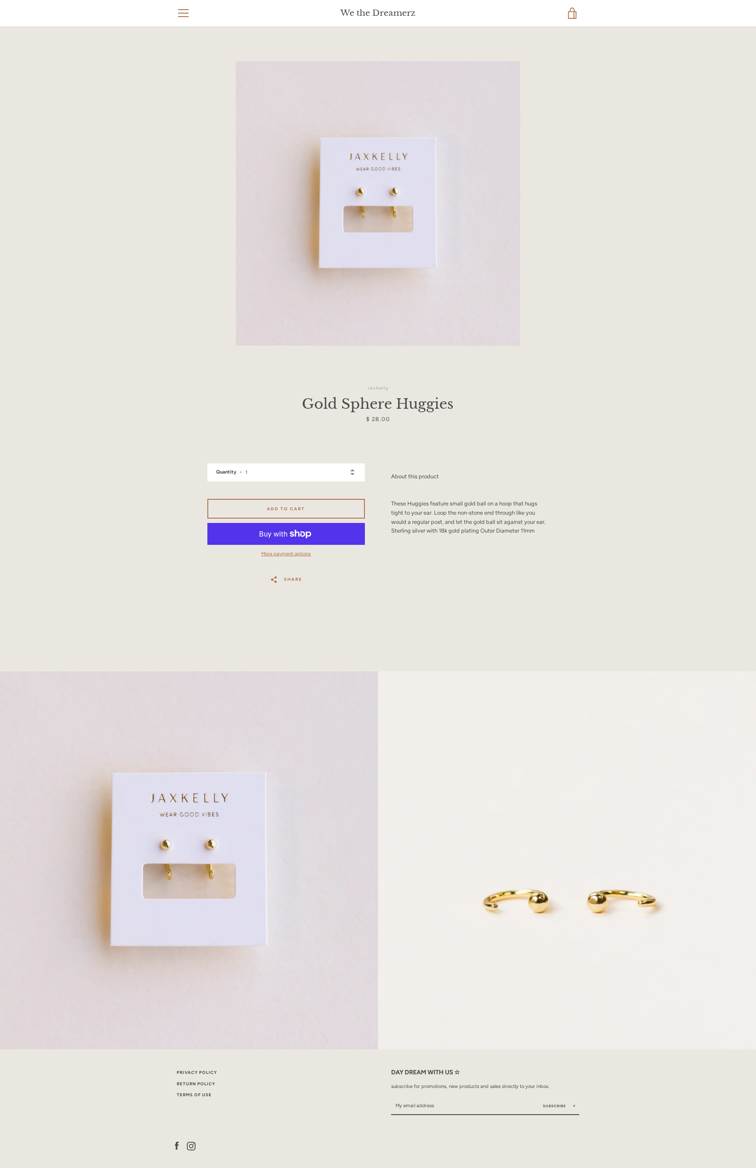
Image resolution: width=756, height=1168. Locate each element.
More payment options (286, 554)
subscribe (555, 1106)
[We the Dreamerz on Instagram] (191, 1145)
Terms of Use (194, 1094)
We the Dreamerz (378, 13)
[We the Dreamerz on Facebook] (176, 1145)
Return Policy (196, 1083)
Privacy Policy (197, 1072)
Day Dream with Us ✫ (425, 1072)
